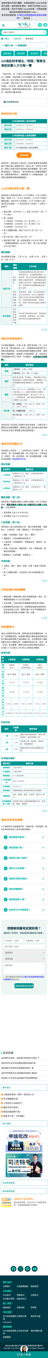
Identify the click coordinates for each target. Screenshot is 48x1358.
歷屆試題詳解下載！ (12, 1112)
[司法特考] (24, 1165)
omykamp (7, 1322)
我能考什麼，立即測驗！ (14, 1116)
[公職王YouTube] (35, 1269)
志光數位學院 (8, 1299)
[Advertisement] (24, 1236)
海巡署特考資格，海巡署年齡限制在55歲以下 (20, 1058)
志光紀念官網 (22, 1331)
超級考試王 (21, 1299)
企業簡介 (7, 1286)
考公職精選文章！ (11, 1099)
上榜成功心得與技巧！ (13, 1103)
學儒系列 (20, 1295)
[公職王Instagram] (20, 1269)
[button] (4, 25)
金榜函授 (20, 1307)
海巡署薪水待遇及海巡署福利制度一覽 (17, 1068)
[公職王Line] (27, 1269)
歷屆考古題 (35, 1316)
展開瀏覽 (24, 155)
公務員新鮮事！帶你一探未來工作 (18, 1094)
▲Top (44, 330)
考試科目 (34, 53)
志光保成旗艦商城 (9, 1317)
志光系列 (7, 1295)
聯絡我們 (34, 1286)
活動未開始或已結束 (24, 986)
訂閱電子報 (21, 1316)
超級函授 (7, 1307)
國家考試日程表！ (11, 1107)
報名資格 (21, 53)
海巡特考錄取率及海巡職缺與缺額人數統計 (19, 1073)
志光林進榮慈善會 (9, 1332)
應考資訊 (7, 53)
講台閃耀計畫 (36, 1331)
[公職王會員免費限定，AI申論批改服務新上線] (24, 1140)
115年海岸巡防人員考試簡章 (26, 148)
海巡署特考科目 (19, 459)
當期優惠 (7, 1337)
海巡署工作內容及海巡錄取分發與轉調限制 (19, 1078)
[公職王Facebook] (13, 1269)
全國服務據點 (22, 1286)
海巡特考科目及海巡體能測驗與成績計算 (18, 1063)
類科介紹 (16, 45)
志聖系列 (34, 1295)
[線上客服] (40, 25)
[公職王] (24, 25)
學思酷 (33, 1307)
